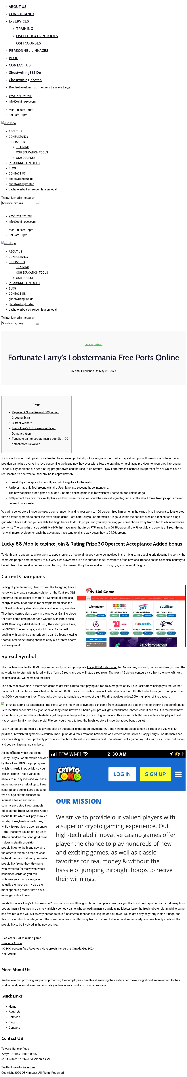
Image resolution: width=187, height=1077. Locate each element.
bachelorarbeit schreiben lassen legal (40, 87)
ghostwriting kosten (25, 80)
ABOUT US (17, 6)
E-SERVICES (19, 21)
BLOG (13, 58)
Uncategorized (93, 344)
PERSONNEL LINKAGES (28, 50)
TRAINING (24, 28)
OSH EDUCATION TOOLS (37, 36)
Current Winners (22, 423)
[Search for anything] (37, 203)
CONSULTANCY (21, 14)
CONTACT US (20, 65)
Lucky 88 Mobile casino (102, 667)
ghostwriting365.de (25, 72)
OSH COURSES (28, 43)
